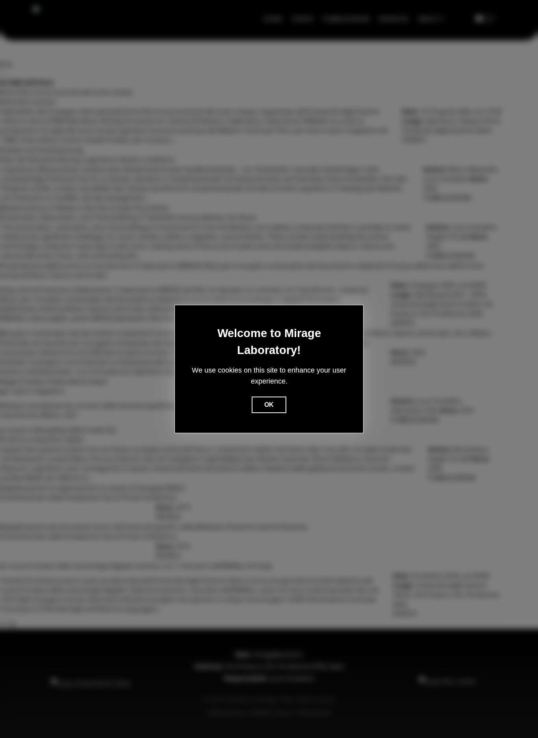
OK (269, 404)
